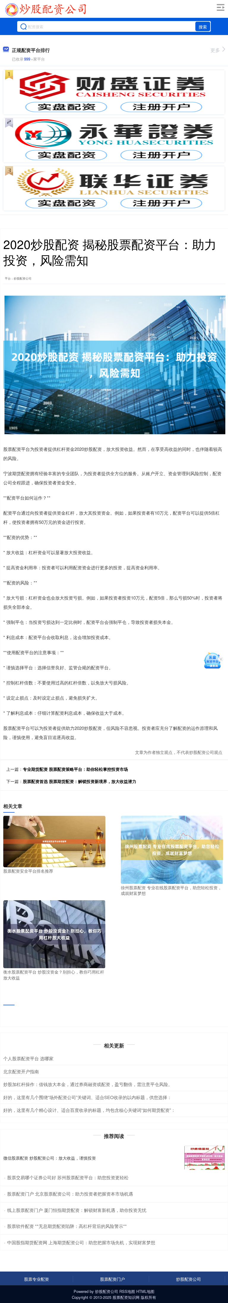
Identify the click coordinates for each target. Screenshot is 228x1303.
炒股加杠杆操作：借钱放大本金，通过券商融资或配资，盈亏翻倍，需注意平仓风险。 (87, 1084)
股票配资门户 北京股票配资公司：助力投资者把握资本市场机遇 (70, 1194)
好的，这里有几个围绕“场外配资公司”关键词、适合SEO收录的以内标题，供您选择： (87, 1097)
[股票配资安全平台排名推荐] (54, 841)
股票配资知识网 (126, 1297)
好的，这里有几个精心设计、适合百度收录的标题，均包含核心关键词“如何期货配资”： (89, 1110)
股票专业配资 (36, 1279)
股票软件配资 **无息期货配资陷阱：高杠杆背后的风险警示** (67, 1226)
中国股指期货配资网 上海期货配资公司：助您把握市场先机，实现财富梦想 (81, 1242)
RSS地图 (127, 1291)
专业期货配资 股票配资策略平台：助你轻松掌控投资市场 (75, 769)
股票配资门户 (112, 1279)
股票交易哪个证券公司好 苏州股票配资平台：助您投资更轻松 (68, 1177)
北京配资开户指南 (21, 1071)
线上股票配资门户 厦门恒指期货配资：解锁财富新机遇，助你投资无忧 (76, 1210)
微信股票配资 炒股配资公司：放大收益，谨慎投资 (49, 1158)
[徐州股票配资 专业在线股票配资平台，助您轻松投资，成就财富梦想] (172, 849)
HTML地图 (145, 1291)
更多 (215, 50)
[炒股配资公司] (45, 9)
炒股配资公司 (188, 1279)
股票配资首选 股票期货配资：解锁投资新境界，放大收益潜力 (79, 781)
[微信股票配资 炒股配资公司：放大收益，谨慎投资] (204, 1158)
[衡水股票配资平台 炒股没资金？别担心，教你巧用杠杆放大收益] (54, 933)
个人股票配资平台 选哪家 (28, 1058)
